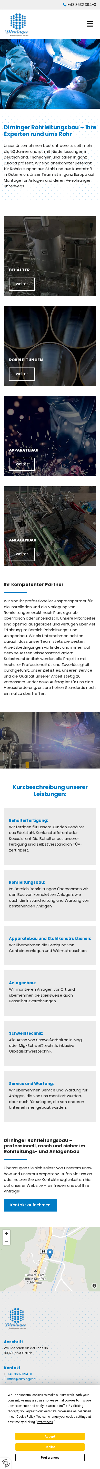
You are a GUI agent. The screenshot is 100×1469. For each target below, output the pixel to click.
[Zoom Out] (6, 1241)
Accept (50, 1436)
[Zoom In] (6, 1233)
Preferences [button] (45, 1422)
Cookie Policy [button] (25, 1416)
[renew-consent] (6, 1463)
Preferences (50, 1457)
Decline (50, 1447)
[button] (66, 24)
